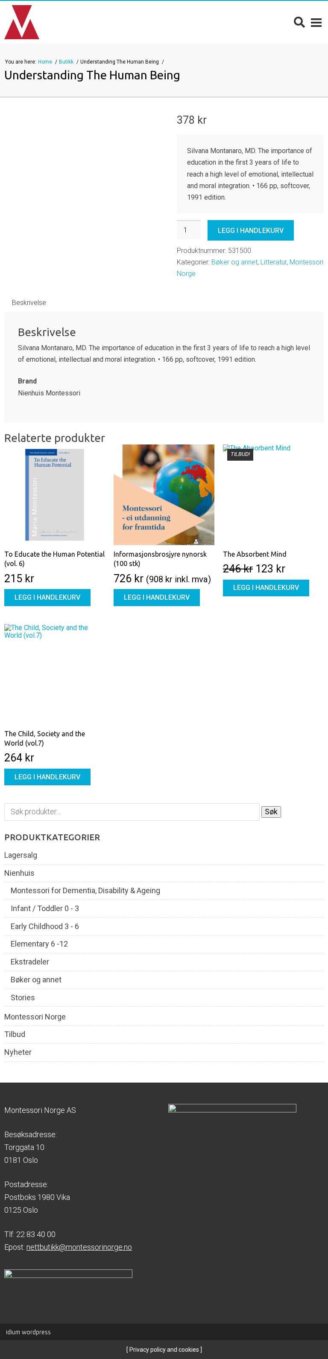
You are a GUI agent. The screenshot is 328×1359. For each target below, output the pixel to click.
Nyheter (18, 1052)
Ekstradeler (30, 962)
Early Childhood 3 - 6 (45, 926)
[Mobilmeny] (316, 22)
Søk (271, 811)
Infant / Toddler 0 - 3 (45, 908)
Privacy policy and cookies (163, 1349)
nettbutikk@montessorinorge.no (79, 1247)
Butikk (67, 62)
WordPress (28, 1332)
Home (45, 62)
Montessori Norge (35, 1017)
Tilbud (14, 1034)
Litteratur (274, 262)
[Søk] (299, 22)
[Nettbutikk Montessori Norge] (21, 22)
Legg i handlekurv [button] (47, 597)
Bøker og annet (234, 262)
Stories (23, 997)
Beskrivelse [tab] (29, 303)
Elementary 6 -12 (39, 944)
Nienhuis (19, 873)
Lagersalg (20, 855)
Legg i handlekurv (251, 230)
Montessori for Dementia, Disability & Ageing (85, 890)
